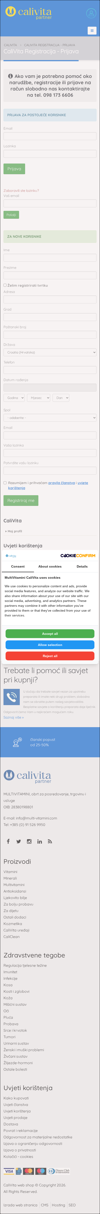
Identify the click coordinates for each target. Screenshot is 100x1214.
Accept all (50, 634)
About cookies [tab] (50, 566)
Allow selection (50, 645)
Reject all (50, 656)
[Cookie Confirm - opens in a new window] (77, 555)
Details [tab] (82, 566)
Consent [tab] (18, 566)
